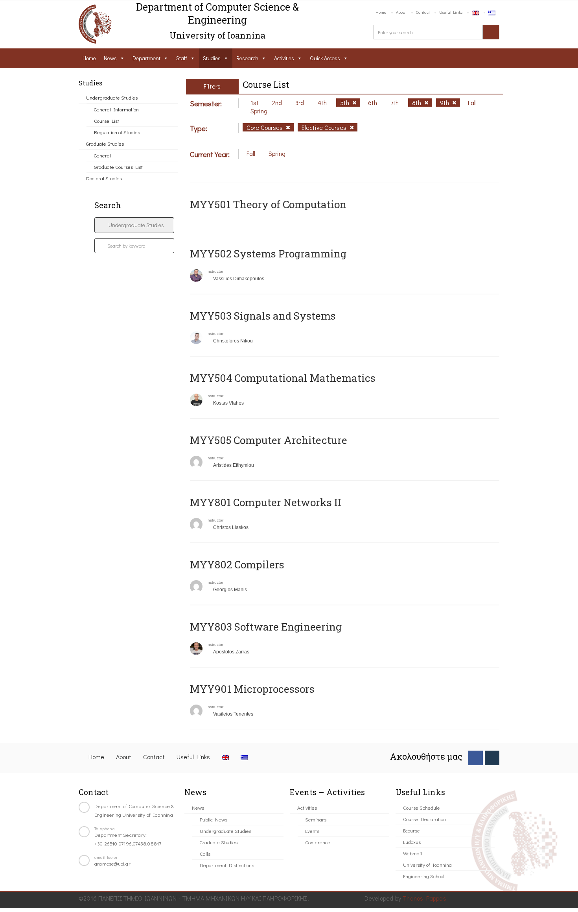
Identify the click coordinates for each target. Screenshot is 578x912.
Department (146, 58)
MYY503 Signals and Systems (263, 315)
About (401, 12)
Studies (212, 58)
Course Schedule (421, 807)
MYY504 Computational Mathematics (283, 378)
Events (312, 830)
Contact (423, 12)
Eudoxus (412, 841)
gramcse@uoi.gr (112, 863)
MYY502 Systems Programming (268, 253)
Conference (317, 842)
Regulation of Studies (117, 132)
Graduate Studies (105, 143)
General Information (116, 109)
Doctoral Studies (104, 178)
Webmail (412, 853)
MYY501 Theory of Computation (268, 204)
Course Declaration (424, 819)
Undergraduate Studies (112, 97)
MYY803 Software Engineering (266, 626)
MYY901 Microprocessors (252, 689)
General (102, 155)
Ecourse (411, 830)
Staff (181, 58)
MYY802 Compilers (237, 564)
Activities (284, 58)
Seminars (315, 819)
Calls (205, 853)
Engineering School (423, 876)
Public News (213, 819)
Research (247, 58)
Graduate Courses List (118, 166)
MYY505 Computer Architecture (268, 440)
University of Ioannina (427, 864)
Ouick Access (325, 58)
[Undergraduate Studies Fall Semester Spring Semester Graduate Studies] (134, 225)
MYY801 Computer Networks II (265, 502)
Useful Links (450, 12)
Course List (106, 120)
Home (381, 12)
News (110, 58)
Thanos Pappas (424, 898)
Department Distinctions (227, 865)
